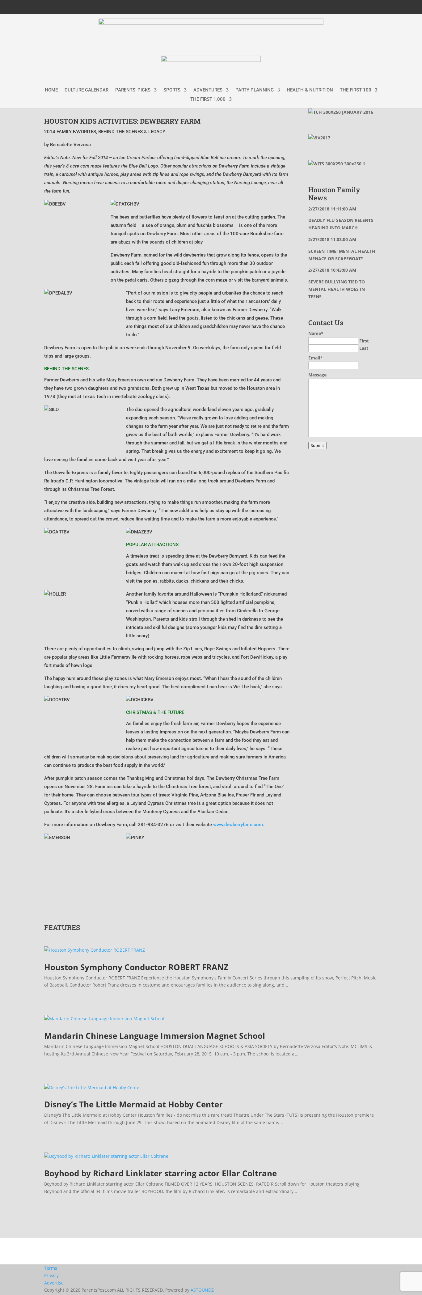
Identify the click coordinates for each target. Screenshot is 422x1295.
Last (363, 348)
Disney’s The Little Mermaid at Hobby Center (133, 1104)
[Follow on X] (345, 6)
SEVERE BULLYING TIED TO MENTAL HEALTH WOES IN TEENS (336, 289)
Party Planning (254, 90)
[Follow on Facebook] (333, 6)
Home (51, 90)
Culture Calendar (86, 90)
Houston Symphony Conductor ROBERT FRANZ (136, 967)
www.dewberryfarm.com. (238, 824)
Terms (50, 1268)
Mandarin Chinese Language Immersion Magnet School (154, 1035)
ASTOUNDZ (202, 1290)
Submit (317, 445)
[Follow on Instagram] (357, 6)
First (364, 341)
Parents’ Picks (132, 90)
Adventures (207, 90)
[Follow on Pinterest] (370, 6)
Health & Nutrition (310, 90)
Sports (171, 90)
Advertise (54, 1283)
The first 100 (355, 90)
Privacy (51, 1275)
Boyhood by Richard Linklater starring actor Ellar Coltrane (160, 1173)
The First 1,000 (208, 99)
